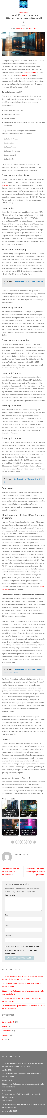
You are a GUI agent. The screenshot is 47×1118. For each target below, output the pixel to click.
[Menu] (3, 4)
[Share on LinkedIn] (34, 842)
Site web (8, 936)
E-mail (7, 925)
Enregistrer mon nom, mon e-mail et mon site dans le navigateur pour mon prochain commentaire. (22, 949)
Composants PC (8, 1022)
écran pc (5, 185)
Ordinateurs (23, 12)
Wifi (3, 1039)
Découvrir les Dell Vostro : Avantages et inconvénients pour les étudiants (23, 992)
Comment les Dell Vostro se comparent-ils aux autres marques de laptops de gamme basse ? (22, 977)
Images (4, 1026)
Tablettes (5, 1035)
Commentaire (10, 895)
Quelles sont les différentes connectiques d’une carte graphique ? (34, 872)
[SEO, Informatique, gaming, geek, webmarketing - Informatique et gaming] (23, 4)
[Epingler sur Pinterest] (30, 842)
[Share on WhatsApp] (13, 842)
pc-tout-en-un (30, 72)
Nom (7, 915)
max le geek (33, 28)
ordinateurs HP (25, 75)
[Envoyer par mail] (25, 842)
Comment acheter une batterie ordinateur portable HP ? (10, 872)
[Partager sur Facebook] (17, 842)
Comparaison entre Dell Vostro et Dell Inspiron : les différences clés (21, 999)
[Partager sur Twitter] (21, 842)
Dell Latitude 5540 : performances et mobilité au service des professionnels (23, 1007)
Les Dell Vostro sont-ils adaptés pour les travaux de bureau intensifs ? (21, 985)
